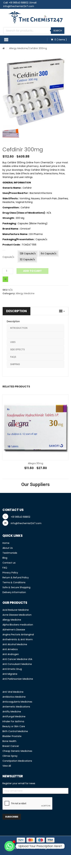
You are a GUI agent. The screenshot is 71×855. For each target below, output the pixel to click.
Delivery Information (14, 592)
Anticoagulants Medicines (17, 701)
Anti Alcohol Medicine (14, 644)
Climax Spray (10, 756)
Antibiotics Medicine (14, 696)
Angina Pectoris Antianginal (18, 634)
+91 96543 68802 (18, 2)
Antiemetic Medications (16, 706)
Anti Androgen (10, 654)
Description (16, 311)
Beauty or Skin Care (13, 726)
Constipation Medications (17, 761)
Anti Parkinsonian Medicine (17, 679)
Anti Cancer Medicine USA (17, 659)
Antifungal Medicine (13, 716)
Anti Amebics (10, 649)
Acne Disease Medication (17, 614)
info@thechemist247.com (18, 6)
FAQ (4, 567)
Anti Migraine (9, 674)
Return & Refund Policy (15, 577)
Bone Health (9, 741)
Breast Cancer (10, 746)
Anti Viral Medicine (12, 691)
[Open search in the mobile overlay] (33, 30)
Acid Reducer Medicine (15, 610)
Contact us (9, 562)
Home (5, 543)
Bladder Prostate (11, 736)
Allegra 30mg (35, 463)
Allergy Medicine (18, 48)
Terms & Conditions (13, 582)
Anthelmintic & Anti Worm (17, 639)
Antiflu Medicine (11, 711)
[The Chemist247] (35, 17)
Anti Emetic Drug (12, 669)
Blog (4, 557)
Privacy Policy (10, 572)
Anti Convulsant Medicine (17, 664)
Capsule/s (8, 257)
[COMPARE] (5, 279)
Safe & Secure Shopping (16, 587)
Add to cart (32, 271)
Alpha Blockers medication (17, 624)
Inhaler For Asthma (13, 721)
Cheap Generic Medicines (17, 751)
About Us (7, 548)
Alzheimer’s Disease (13, 629)
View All (6, 765)
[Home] (3, 48)
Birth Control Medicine (15, 731)
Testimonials (9, 553)
